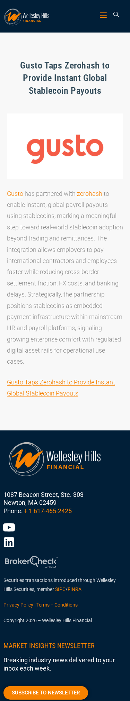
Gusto (15, 193)
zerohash (89, 193)
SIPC (60, 589)
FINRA (74, 589)
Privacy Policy (18, 605)
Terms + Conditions (57, 605)
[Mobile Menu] (104, 15)
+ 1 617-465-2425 (48, 511)
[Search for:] (114, 15)
